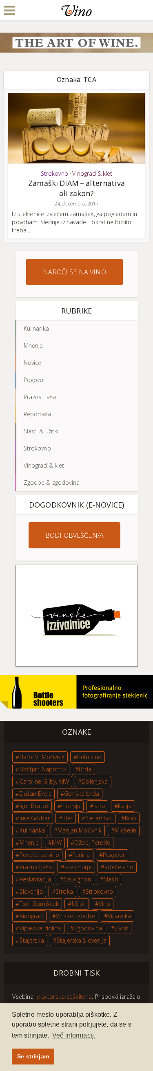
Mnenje (29, 842)
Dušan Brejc (36, 793)
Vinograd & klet (92, 173)
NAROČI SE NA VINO (74, 271)
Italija (125, 806)
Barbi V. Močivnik (42, 757)
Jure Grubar (35, 818)
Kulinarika (32, 830)
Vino (105, 904)
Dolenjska (95, 781)
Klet (67, 818)
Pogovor (114, 855)
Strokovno (54, 173)
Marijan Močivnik (80, 830)
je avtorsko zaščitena (63, 996)
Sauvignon (77, 879)
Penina (81, 855)
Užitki (79, 904)
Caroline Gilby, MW (44, 781)
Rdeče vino (118, 867)
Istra (99, 806)
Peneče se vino (40, 855)
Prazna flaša (36, 867)
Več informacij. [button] (73, 1035)
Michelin (125, 830)
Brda (85, 769)
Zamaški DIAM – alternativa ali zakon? (76, 188)
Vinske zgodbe (75, 916)
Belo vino (89, 757)
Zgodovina (88, 928)
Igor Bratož (34, 806)
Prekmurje (77, 867)
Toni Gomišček (39, 904)
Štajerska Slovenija (81, 940)
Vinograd (31, 916)
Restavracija (35, 879)
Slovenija (31, 891)
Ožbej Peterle (92, 842)
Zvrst (121, 928)
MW (57, 842)
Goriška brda (81, 793)
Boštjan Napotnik (43, 769)
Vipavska (119, 916)
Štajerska (32, 940)
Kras (131, 818)
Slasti (111, 879)
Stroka (64, 891)
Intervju (70, 806)
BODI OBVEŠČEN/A (74, 535)
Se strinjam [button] (33, 1056)
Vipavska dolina (40, 928)
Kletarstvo (98, 818)
